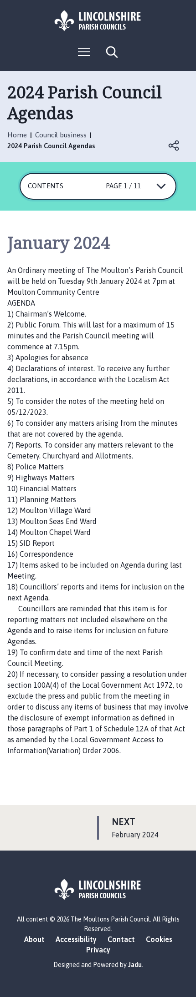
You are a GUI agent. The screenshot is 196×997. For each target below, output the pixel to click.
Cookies (159, 939)
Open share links (174, 145)
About (34, 939)
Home (17, 135)
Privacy (98, 950)
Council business (61, 135)
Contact (121, 939)
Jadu (135, 964)
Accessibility (76, 939)
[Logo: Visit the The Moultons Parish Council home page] (98, 20)
